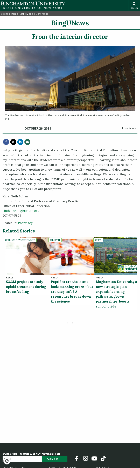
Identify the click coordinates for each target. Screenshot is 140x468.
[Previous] (67, 323)
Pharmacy (25, 223)
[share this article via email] (27, 142)
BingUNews (70, 22)
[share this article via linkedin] (20, 142)
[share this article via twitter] (13, 142)
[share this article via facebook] (6, 142)
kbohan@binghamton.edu (21, 211)
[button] (6, 461)
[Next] (72, 323)
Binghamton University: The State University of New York (33, 5)
